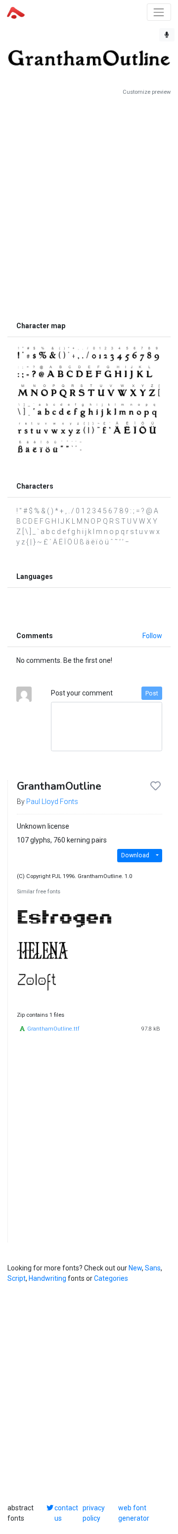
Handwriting (47, 1278)
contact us (66, 1513)
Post (151, 693)
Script (16, 1278)
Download (135, 855)
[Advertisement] (89, 206)
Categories (111, 1278)
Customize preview (147, 92)
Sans (153, 1268)
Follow (152, 636)
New (135, 1268)
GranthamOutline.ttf (53, 1029)
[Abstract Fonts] (16, 11)
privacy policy (94, 1513)
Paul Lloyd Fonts (52, 801)
